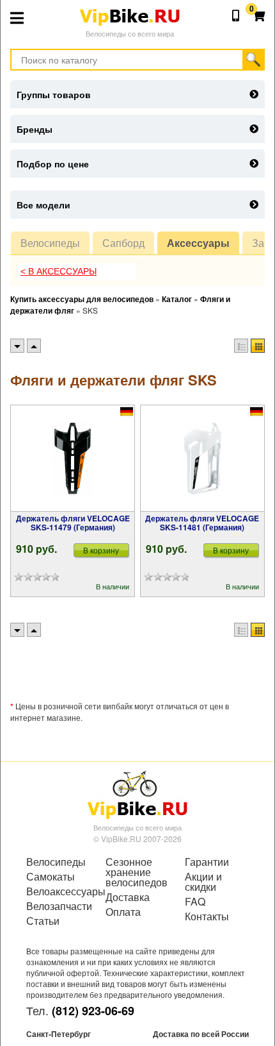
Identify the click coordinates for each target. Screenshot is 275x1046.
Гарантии (207, 862)
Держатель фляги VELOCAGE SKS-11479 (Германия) (73, 522)
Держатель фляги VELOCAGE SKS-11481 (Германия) (202, 522)
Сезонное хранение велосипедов (137, 872)
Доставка (128, 897)
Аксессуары (198, 242)
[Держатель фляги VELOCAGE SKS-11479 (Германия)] (72, 458)
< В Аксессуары (58, 271)
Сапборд (123, 242)
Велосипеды (50, 242)
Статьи (42, 921)
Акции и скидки (203, 882)
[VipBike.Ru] (137, 794)
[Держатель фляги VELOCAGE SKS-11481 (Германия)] (202, 458)
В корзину (101, 549)
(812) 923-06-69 (93, 1010)
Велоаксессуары (58, 891)
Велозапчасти (58, 906)
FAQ (195, 902)
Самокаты (50, 877)
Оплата (123, 912)
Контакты (207, 916)
